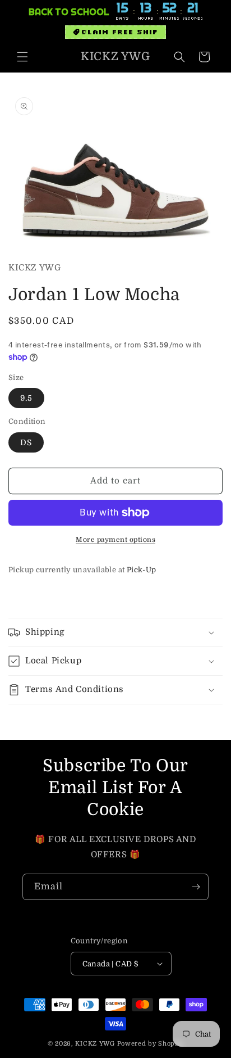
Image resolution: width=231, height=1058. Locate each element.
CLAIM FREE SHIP (119, 32)
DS (26, 442)
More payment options (115, 540)
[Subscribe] (195, 887)
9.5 (26, 398)
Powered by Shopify (150, 1043)
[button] (22, 56)
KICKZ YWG (94, 1043)
